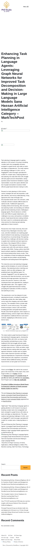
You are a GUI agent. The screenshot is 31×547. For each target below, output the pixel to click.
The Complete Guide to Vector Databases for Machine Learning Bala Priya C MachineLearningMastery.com (14, 496)
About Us (3, 535)
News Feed (17, 539)
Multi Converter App (6, 539)
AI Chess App (18, 535)
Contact (12, 537)
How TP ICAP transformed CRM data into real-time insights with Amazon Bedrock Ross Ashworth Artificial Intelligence (15, 503)
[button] (15, 137)
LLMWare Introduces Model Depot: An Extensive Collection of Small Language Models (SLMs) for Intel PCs (15, 386)
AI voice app (4, 537)
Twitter (15, 373)
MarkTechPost (7, 401)
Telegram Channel (8, 375)
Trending (4, 384)
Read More (5, 442)
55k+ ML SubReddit (20, 380)
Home (17, 537)
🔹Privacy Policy (6, 541)
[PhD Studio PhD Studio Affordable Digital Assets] (6, 6)
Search (3, 464)
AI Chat (10, 535)
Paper (11, 369)
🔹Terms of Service (17, 541)
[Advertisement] (15, 30)
